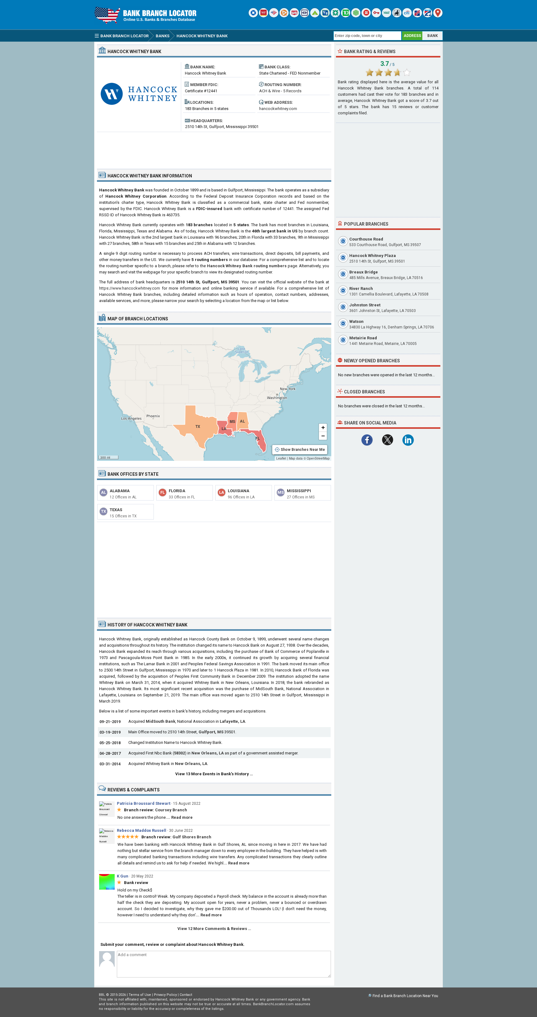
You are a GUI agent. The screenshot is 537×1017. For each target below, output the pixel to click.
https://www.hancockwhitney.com (129, 288)
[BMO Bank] (366, 16)
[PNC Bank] (284, 16)
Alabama (120, 490)
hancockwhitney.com (278, 108)
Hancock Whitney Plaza (372, 255)
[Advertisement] (214, 148)
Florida (177, 490)
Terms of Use (140, 995)
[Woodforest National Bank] (397, 16)
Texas (116, 509)
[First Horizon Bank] (427, 16)
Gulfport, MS (211, 732)
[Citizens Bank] (335, 16)
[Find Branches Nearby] (438, 16)
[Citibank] (407, 16)
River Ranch (361, 288)
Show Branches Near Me (303, 449)
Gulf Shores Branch (191, 837)
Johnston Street (364, 305)
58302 (179, 753)
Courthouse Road (366, 239)
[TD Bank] (345, 16)
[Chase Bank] (253, 16)
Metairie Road (363, 338)
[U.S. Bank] (294, 16)
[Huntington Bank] (355, 16)
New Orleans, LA (207, 753)
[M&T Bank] (386, 16)
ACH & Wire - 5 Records (280, 91)
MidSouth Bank (160, 721)
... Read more (180, 817)
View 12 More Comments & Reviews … (214, 928)
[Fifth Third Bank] (325, 16)
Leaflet (281, 458)
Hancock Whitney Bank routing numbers (247, 265)
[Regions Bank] (314, 16)
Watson (356, 321)
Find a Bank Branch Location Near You (405, 996)
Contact (186, 995)
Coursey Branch (171, 810)
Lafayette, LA (232, 721)
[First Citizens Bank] (417, 16)
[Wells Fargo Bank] (263, 16)
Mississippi (299, 490)
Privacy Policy (165, 995)
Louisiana (238, 490)
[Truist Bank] (304, 16)
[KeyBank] (376, 16)
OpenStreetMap (318, 458)
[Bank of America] (273, 16)
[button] (323, 428)
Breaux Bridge (363, 272)
